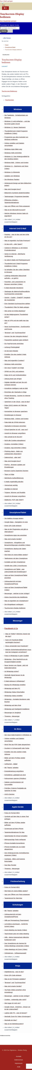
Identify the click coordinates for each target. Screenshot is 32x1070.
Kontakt (18, 1056)
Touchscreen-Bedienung (9, 91)
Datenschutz (18, 1060)
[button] (6, 54)
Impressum (18, 1063)
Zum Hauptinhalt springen (8, 21)
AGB (18, 1067)
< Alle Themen (7, 38)
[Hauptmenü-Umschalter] (5, 8)
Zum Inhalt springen (6, 1)
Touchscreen (9, 100)
